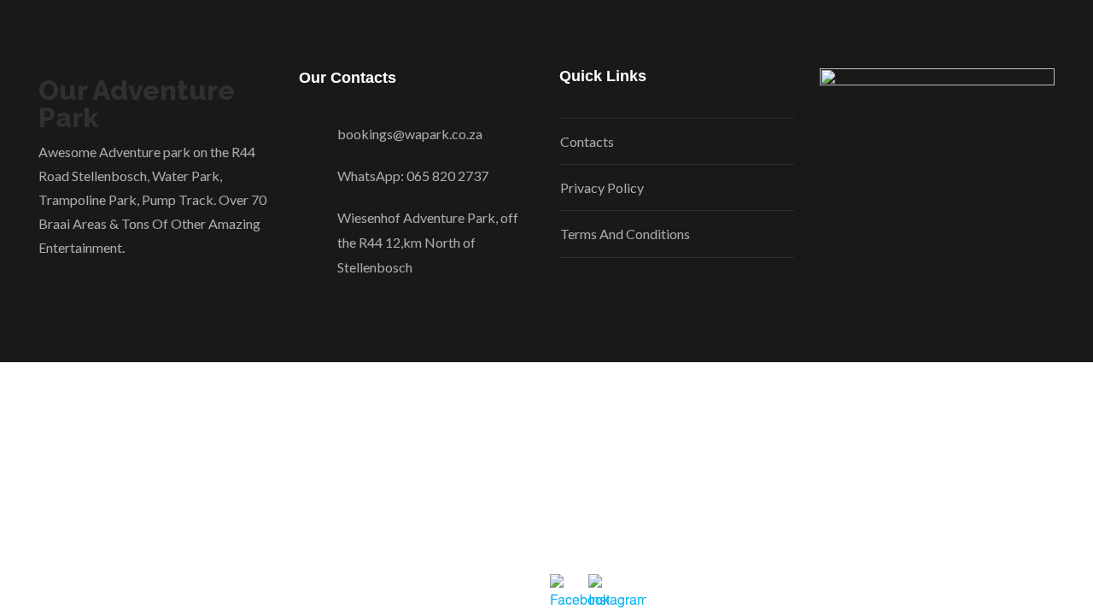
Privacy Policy (602, 187)
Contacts (587, 141)
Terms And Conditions (625, 234)
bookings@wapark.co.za (409, 134)
